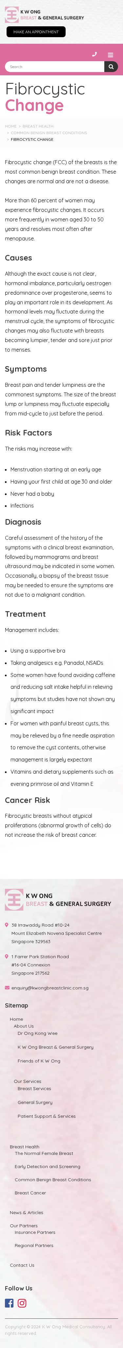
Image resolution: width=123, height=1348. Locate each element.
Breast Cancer (30, 1193)
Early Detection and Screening (47, 1166)
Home (16, 1019)
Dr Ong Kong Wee (37, 1033)
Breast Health (24, 1147)
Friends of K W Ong (39, 1061)
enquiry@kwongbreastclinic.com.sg (50, 988)
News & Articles (26, 1212)
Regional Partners (34, 1245)
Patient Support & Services (47, 1116)
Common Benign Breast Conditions (53, 1180)
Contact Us (22, 1265)
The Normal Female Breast (44, 1153)
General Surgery (35, 1102)
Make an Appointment (36, 31)
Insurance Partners (35, 1232)
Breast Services (34, 1088)
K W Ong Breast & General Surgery (55, 1047)
